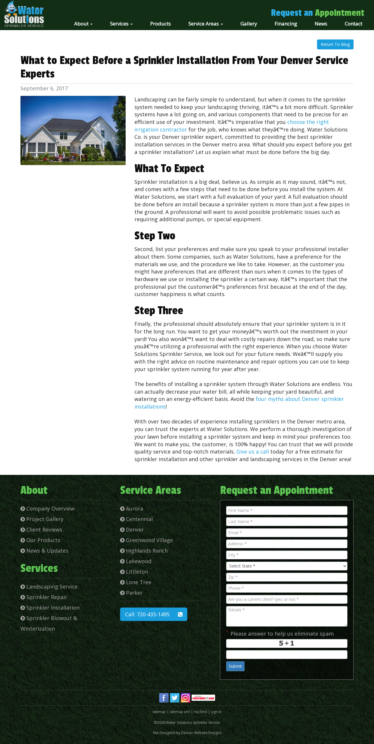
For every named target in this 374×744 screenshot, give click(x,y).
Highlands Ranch (146, 550)
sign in (216, 711)
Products (160, 23)
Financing (286, 23)
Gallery (248, 23)
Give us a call (252, 451)
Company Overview (50, 508)
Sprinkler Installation (52, 607)
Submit (235, 666)
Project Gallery (44, 518)
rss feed (200, 711)
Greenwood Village (148, 540)
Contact (353, 23)
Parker (133, 592)
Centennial (138, 518)
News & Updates (46, 550)
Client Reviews (43, 529)
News (321, 23)
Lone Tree (137, 582)
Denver (134, 529)
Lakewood (137, 561)
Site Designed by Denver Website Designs (187, 732)
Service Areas (204, 23)
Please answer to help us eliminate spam (280, 633)
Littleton (136, 571)
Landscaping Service (51, 586)
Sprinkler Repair (46, 597)
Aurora (133, 508)
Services (120, 23)
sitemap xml (180, 711)
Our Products (42, 540)
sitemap (159, 711)
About (82, 23)
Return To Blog (335, 44)
